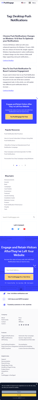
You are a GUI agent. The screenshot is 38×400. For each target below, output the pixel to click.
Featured (7, 193)
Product (6, 202)
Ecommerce (7, 191)
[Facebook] (13, 229)
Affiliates (21, 322)
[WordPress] (20, 325)
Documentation (5, 361)
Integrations (4, 371)
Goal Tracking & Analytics (8, 344)
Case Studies (8, 189)
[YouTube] (25, 229)
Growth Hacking (9, 195)
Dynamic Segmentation (25, 338)
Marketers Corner (9, 200)
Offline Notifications (6, 338)
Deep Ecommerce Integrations (9, 346)
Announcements (9, 180)
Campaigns (7, 186)
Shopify (6, 207)
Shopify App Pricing (6, 365)
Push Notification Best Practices (13, 134)
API (2, 373)
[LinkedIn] (26, 325)
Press (20, 318)
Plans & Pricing (5, 363)
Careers (3, 323)
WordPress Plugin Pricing (8, 367)
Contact (3, 322)
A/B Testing (4, 340)
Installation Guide (9, 198)
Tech (5, 209)
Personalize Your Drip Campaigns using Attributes (18, 158)
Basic (5, 184)
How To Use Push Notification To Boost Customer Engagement (17, 69)
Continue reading (8, 60)
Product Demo (5, 369)
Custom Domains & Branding (26, 348)
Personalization (23, 344)
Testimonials (4, 319)
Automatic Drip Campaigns (26, 336)
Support (3, 359)
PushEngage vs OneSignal (8, 375)
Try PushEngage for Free (19, 117)
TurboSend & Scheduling (25, 346)
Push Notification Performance (13, 205)
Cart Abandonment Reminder (27, 340)
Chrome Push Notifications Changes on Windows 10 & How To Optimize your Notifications (19, 38)
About (3, 318)
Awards (6, 182)
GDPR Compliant (6, 348)
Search (34, 217)
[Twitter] (19, 229)
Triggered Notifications (7, 336)
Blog (20, 319)
